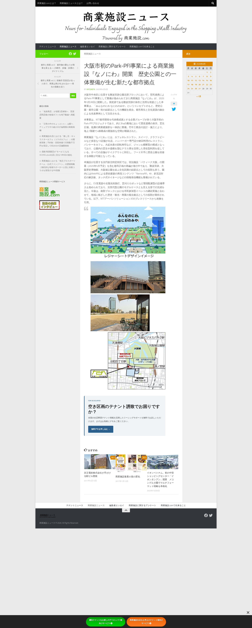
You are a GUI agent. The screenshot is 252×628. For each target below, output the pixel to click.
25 (192, 88)
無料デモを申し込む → (100, 429)
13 (199, 80)
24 (188, 88)
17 (188, 84)
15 (207, 80)
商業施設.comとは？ (46, 3)
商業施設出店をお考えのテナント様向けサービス (146, 621)
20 (199, 84)
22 (207, 84)
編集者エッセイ (87, 46)
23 (211, 84)
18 (192, 84)
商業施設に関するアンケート (112, 46)
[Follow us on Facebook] (70, 53)
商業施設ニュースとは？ (71, 3)
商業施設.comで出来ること (142, 46)
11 (192, 80)
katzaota (91, 89)
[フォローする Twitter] (74, 53)
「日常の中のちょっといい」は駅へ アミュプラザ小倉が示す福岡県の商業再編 (57, 127)
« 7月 (198, 96)
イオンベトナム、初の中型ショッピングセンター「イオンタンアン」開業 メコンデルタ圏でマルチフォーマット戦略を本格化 (160, 479)
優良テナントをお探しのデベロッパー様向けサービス (105, 621)
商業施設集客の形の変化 (128, 476)
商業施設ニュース (68, 46)
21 (203, 84)
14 (203, 80)
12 (196, 80)
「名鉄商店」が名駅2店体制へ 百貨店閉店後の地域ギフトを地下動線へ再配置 (57, 114)
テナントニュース (47, 46)
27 (199, 88)
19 (196, 84)
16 (211, 80)
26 (196, 88)
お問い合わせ (92, 3)
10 (188, 80)
